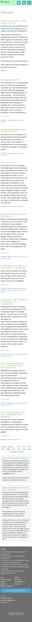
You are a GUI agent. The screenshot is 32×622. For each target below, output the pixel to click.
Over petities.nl (19, 582)
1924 (29, 449)
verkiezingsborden (15, 439)
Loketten (3, 584)
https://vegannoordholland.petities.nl (15, 61)
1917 (23, 447)
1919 (3, 449)
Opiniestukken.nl (17, 520)
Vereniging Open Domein (16, 614)
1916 (18, 447)
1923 (24, 449)
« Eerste (4, 447)
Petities (3, 582)
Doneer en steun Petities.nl (16, 590)
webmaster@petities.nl (8, 600)
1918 (29, 447)
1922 (19, 449)
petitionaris (7, 26)
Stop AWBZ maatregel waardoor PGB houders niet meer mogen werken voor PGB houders (14, 290)
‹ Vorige (10, 447)
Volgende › (14, 452)
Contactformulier (6, 598)
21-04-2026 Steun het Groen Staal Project (14, 565)
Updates (17, 577)
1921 (13, 449)
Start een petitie (6, 580)
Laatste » (21, 452)
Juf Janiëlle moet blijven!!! (17, 206)
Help (2, 577)
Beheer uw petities (7, 586)
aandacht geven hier (8, 67)
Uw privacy (17, 580)
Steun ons (17, 584)
